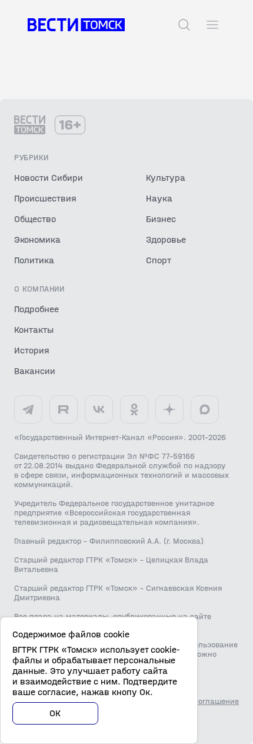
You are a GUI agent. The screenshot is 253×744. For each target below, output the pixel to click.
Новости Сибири (48, 177)
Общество (35, 218)
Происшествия (45, 198)
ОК (55, 713)
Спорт (158, 260)
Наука (159, 198)
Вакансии (34, 370)
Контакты (34, 329)
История (31, 350)
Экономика (37, 239)
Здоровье (166, 239)
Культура (165, 177)
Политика (34, 260)
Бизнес (161, 218)
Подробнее (36, 309)
